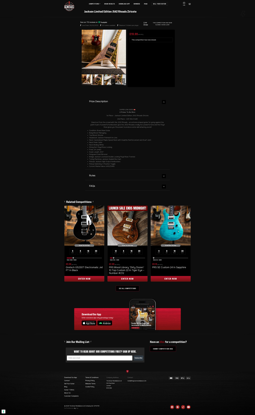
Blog (65, 387)
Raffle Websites (69, 408)
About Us (67, 393)
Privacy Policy (90, 380)
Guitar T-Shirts (69, 390)
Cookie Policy (89, 387)
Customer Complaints (71, 396)
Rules (92, 175)
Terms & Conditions (92, 377)
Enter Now (84, 278)
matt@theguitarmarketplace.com (137, 381)
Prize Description (98, 101)
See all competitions (127, 288)
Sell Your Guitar (69, 384)
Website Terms (90, 384)
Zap (77, 408)
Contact (67, 380)
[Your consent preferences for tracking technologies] (3, 411)
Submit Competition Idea (163, 349)
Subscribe (138, 358)
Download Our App (70, 377)
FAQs (92, 186)
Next (123, 80)
